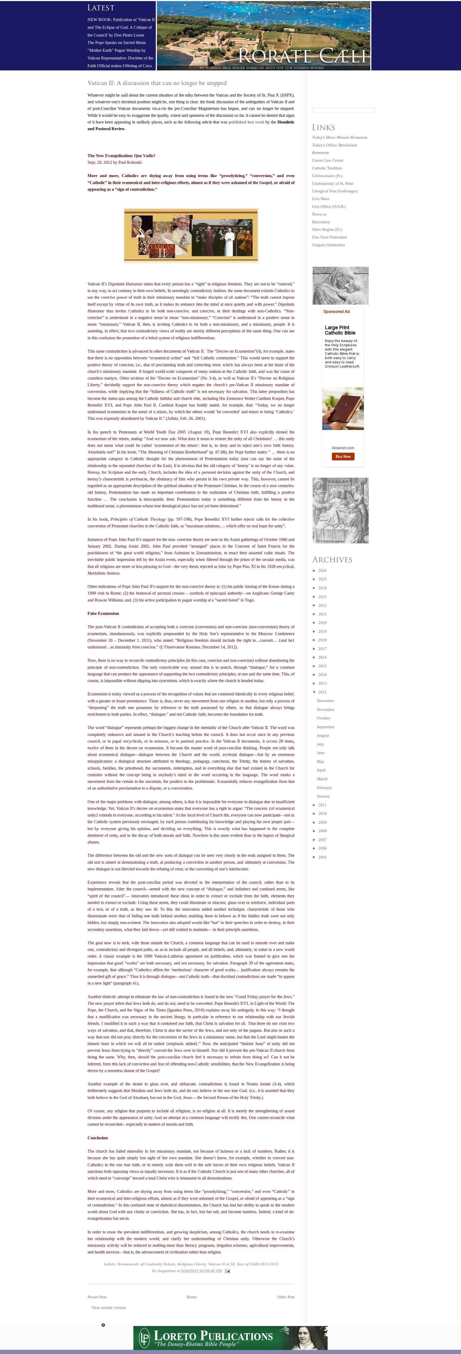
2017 (322, 649)
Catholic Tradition (327, 168)
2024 (322, 588)
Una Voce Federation (329, 237)
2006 (322, 848)
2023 (322, 597)
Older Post (286, 1297)
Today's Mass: (339, 137)
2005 (322, 857)
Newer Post (97, 1297)
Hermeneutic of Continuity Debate (146, 1264)
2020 (322, 622)
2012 (322, 692)
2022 (322, 605)
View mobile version (109, 1307)
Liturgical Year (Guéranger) (335, 191)
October (323, 718)
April (321, 770)
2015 (322, 666)
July (320, 744)
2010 (322, 813)
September (326, 727)
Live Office (321, 206)
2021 (322, 614)
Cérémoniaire (323, 176)
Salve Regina (323, 229)
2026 (322, 570)
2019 (322, 631)
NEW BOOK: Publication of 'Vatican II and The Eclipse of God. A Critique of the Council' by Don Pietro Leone (121, 27)
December (325, 701)
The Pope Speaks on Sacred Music (117, 42)
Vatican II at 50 (221, 1264)
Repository (321, 222)
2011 (322, 805)
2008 (322, 831)
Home (192, 1297)
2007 (322, 840)
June (321, 753)
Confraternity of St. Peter (332, 183)
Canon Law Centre (327, 160)
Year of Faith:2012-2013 (258, 1264)
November (326, 709)
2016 (322, 657)
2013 (322, 683)
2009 (322, 822)
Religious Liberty (191, 1264)
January (323, 796)
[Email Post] (226, 1271)
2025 (322, 579)
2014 (322, 674)
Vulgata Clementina (328, 245)
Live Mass (320, 199)
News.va (319, 214)
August (323, 735)
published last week (246, 122)
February (324, 788)
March (322, 779)
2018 (322, 640)
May (320, 761)
